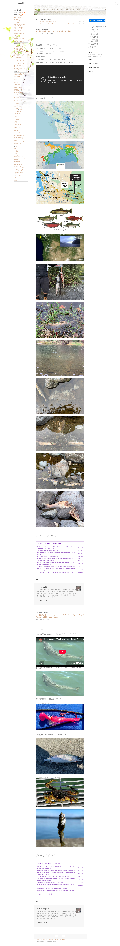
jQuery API (17, 113)
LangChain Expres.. (19, 24)
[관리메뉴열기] (116, 3)
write (64, 939)
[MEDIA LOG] (53, 10)
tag (41, 939)
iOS (15, 146)
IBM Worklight (17, 132)
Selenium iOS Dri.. (18, 137)
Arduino (16, 103)
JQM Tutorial (18, 111)
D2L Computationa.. (19, 57)
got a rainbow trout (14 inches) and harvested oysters (51, 888)
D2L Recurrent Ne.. (19, 52)
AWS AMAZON (18, 98)
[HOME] (43, 10)
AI (15, 102)
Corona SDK (18, 85)
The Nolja (17, 108)
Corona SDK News (19, 92)
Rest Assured (17, 143)
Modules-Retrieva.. (19, 27)
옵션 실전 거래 (18, 173)
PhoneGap (17, 127)
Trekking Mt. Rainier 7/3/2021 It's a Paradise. (49, 882)
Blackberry (17, 129)
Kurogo (16, 125)
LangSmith (17, 36)
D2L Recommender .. (19, 68)
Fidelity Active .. (18, 170)
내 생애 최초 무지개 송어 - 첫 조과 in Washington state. (51, 894)
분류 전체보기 (18, 12)
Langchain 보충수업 (19, 38)
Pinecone (16, 39)
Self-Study (17, 19)
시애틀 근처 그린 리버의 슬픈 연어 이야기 (46, 21)
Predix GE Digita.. (18, 95)
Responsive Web (18, 156)
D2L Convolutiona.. (19, 51)
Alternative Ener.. (18, 106)
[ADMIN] (72, 10)
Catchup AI (17, 14)
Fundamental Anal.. (19, 172)
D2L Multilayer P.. (18, 49)
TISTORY (54, 941)
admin (61, 939)
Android (16, 130)
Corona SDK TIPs (19, 89)
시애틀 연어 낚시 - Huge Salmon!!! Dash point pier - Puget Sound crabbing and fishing (55, 23)
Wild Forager (18, 179)
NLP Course (17, 17)
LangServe (17, 35)
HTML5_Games (18, 124)
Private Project (18, 84)
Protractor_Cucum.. (19, 141)
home (38, 939)
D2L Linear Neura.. (19, 48)
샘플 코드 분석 (18, 90)
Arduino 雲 (17, 105)
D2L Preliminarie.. (18, 46)
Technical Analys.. (18, 169)
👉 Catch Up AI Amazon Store (97, 20)
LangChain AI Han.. (19, 41)
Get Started (17, 22)
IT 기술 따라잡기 (20, 3)
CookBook (17, 81)
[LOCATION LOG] (59, 10)
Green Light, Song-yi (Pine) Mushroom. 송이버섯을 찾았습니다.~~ (54, 558)
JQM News (17, 116)
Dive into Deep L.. (19, 43)
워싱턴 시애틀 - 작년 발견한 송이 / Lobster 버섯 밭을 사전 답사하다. (54, 572)
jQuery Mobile (18, 109)
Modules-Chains (18, 28)
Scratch (16, 69)
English (16, 177)
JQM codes (17, 114)
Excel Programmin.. (19, 158)
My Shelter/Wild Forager (42, 29)
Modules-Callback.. (19, 33)
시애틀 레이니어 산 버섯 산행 (44, 560)
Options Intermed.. (19, 167)
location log (50, 939)
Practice (16, 79)
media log (45, 939)
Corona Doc (18, 87)
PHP (16, 155)
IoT (16, 94)
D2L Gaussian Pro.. (19, 63)
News (16, 82)
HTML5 (16, 119)
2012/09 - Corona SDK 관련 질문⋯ (96, 56)
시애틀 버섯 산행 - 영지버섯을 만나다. (46, 550)
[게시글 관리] (46, 535)
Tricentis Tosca (18, 144)
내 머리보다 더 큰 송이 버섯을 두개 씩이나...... (48, 556)
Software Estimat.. (18, 138)
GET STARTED (18, 74)
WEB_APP (17, 118)
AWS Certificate (18, 100)
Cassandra (17, 161)
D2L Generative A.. (19, 66)
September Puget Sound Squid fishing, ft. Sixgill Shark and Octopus (55, 566)
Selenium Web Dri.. (19, 135)
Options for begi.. (18, 166)
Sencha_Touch (18, 121)
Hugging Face (18, 15)
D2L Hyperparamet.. (19, 65)
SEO (15, 153)
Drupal (16, 151)
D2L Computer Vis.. (19, 59)
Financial (17, 162)
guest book (56, 939)
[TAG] (48, 10)
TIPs (16, 122)
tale (16, 180)
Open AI (17, 71)
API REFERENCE (19, 73)
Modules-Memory (18, 30)
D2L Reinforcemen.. (19, 62)
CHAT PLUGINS (18, 78)
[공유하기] (43, 535)
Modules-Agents (18, 31)
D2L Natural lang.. (19, 60)
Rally (15, 140)
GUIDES (17, 76)
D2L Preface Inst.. (18, 45)
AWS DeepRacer (19, 97)
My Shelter (17, 175)
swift (15, 148)
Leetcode (17, 159)
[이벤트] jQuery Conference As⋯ (96, 54)
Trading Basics (18, 164)
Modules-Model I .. (19, 25)
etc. (15, 150)
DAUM (46, 941)
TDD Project (17, 133)
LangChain (17, 20)
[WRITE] (78, 10)
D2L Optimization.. (19, 55)
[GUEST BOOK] (66, 10)
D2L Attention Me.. (19, 54)
